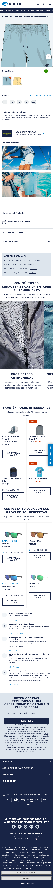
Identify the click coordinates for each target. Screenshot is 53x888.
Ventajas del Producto (13, 213)
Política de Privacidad (40, 736)
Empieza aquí (13, 620)
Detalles (37, 261)
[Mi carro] (44, 4)
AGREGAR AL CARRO (13, 454)
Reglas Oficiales (43, 749)
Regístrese (26, 721)
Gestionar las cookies (26, 883)
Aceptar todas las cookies (26, 872)
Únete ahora (36, 135)
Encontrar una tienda (16, 633)
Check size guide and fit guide (41, 95)
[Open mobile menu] (50, 4)
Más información (14, 650)
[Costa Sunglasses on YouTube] (31, 826)
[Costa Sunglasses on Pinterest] (37, 826)
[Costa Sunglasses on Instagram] (25, 826)
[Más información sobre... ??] (43, 134)
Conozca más (13, 684)
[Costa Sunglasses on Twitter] (20, 826)
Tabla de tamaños (11, 241)
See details (29, 265)
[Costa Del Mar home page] (11, 3)
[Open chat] (50, 455)
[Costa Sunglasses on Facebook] (14, 826)
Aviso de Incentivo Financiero (16, 738)
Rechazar (26, 878)
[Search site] (38, 4)
